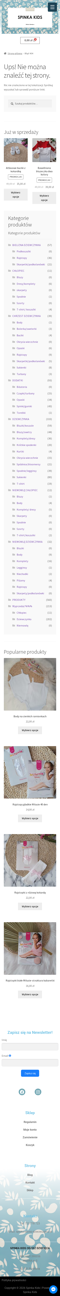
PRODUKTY (18, 599)
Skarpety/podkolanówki (30, 593)
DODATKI (17, 380)
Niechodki (22, 574)
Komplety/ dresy (26, 509)
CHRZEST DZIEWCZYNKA (26, 316)
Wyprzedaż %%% (22, 606)
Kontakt (30, 1182)
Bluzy (20, 277)
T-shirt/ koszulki (26, 309)
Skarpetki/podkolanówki (31, 264)
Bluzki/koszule (25, 425)
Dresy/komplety (26, 283)
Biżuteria (22, 386)
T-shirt (21, 483)
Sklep (30, 1190)
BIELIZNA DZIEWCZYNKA (26, 245)
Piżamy (21, 580)
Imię (4, 1040)
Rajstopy (22, 258)
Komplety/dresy (26, 438)
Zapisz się (30, 1073)
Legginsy (22, 567)
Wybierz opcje (15, 194)
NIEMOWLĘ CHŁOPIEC (25, 490)
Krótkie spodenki (26, 445)
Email (5, 1055)
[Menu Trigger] (52, 7)
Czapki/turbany (25, 393)
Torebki (21, 412)
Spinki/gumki (24, 406)
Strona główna (15, 53)
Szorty (20, 303)
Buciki (20, 335)
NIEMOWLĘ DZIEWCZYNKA (27, 541)
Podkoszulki (24, 251)
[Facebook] (22, 1092)
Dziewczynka (24, 619)
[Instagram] (38, 1092)
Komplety (22, 561)
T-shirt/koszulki (26, 535)
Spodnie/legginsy (26, 470)
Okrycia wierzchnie (27, 341)
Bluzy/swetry (24, 432)
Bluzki (20, 548)
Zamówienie (30, 1137)
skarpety (22, 290)
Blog (30, 1175)
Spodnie (21, 296)
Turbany (21, 374)
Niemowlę (22, 625)
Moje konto (30, 1129)
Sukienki (21, 367)
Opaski (20, 348)
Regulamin (30, 1122)
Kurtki (20, 451)
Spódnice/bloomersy (28, 464)
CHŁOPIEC (18, 270)
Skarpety (22, 515)
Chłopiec (21, 612)
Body (19, 322)
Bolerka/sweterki (26, 328)
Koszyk (30, 1145)
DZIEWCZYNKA (20, 419)
